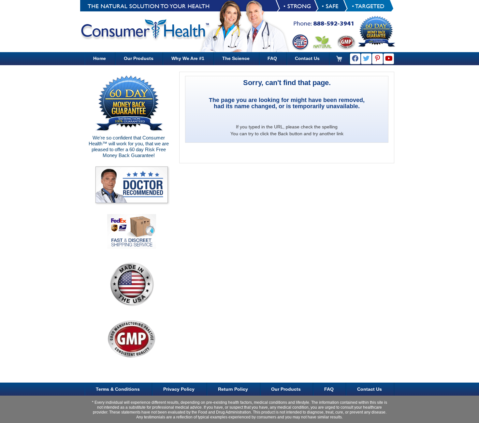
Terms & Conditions (118, 389)
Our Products (138, 58)
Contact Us (307, 58)
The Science (236, 58)
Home (99, 58)
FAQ (272, 58)
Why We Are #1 (187, 58)
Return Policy (233, 389)
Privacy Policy (179, 389)
